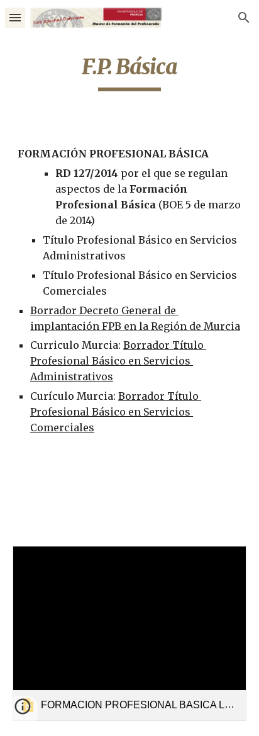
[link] (129, 634)
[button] (15, 17)
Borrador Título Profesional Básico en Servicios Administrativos (118, 361)
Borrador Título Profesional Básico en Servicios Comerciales (115, 412)
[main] (129, 72)
